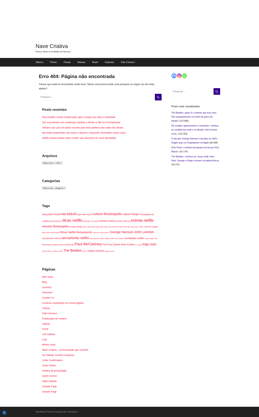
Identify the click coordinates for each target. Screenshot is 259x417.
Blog (44, 282)
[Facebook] (174, 75)
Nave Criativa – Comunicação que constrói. (65, 350)
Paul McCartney (88, 244)
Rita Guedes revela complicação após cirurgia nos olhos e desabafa (78, 117)
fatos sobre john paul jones (129, 227)
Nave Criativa (52, 46)
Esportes (109, 62)
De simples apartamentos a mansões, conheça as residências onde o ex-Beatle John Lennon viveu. (195, 129)
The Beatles (72, 250)
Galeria (46, 324)
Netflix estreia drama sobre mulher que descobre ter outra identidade (79, 138)
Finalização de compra (54, 318)
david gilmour (56, 221)
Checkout (47, 292)
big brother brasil (84, 214)
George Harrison (121, 232)
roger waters (46, 251)
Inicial (45, 329)
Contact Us (48, 297)
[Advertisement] (129, 19)
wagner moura (109, 251)
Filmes (53, 62)
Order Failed (49, 365)
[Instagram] (179, 75)
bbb (64, 214)
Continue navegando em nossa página (63, 303)
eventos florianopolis (55, 226)
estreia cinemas (123, 221)
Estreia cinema (107, 221)
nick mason (119, 238)
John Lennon (144, 232)
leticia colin (109, 238)
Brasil (95, 62)
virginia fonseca (95, 250)
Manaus (81, 62)
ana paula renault (51, 214)
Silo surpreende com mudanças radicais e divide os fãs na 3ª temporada (81, 122)
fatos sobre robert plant (50, 233)
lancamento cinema (51, 238)
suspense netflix (57, 251)
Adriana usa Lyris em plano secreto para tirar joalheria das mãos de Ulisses (82, 127)
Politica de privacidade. (54, 370)
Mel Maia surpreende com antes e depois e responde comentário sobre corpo (84, 132)
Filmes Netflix (68, 232)
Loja (44, 339)
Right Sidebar (49, 381)
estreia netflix (142, 220)
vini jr (84, 251)
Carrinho (46, 287)
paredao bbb (69, 245)
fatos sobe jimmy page (91, 227)
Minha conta (48, 344)
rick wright (138, 245)
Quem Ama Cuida (123, 244)
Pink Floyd (107, 244)
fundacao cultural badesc (101, 232)
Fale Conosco (128, 62)
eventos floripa (75, 227)
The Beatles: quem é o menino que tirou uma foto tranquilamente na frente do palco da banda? (193, 116)
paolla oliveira (58, 245)
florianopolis (84, 232)
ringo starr (149, 244)
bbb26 (71, 214)
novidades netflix (134, 238)
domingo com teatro (91, 221)
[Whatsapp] (184, 75)
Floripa (67, 62)
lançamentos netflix (97, 238)
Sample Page (49, 386)
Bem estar (47, 276)
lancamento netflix (75, 238)
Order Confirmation (52, 360)
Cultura (46, 308)
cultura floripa (131, 214)
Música (39, 62)
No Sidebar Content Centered (58, 355)
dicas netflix (72, 220)
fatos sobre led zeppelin (148, 227)
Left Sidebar (48, 334)
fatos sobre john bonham (109, 227)
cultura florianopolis (107, 214)
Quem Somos (49, 376)
